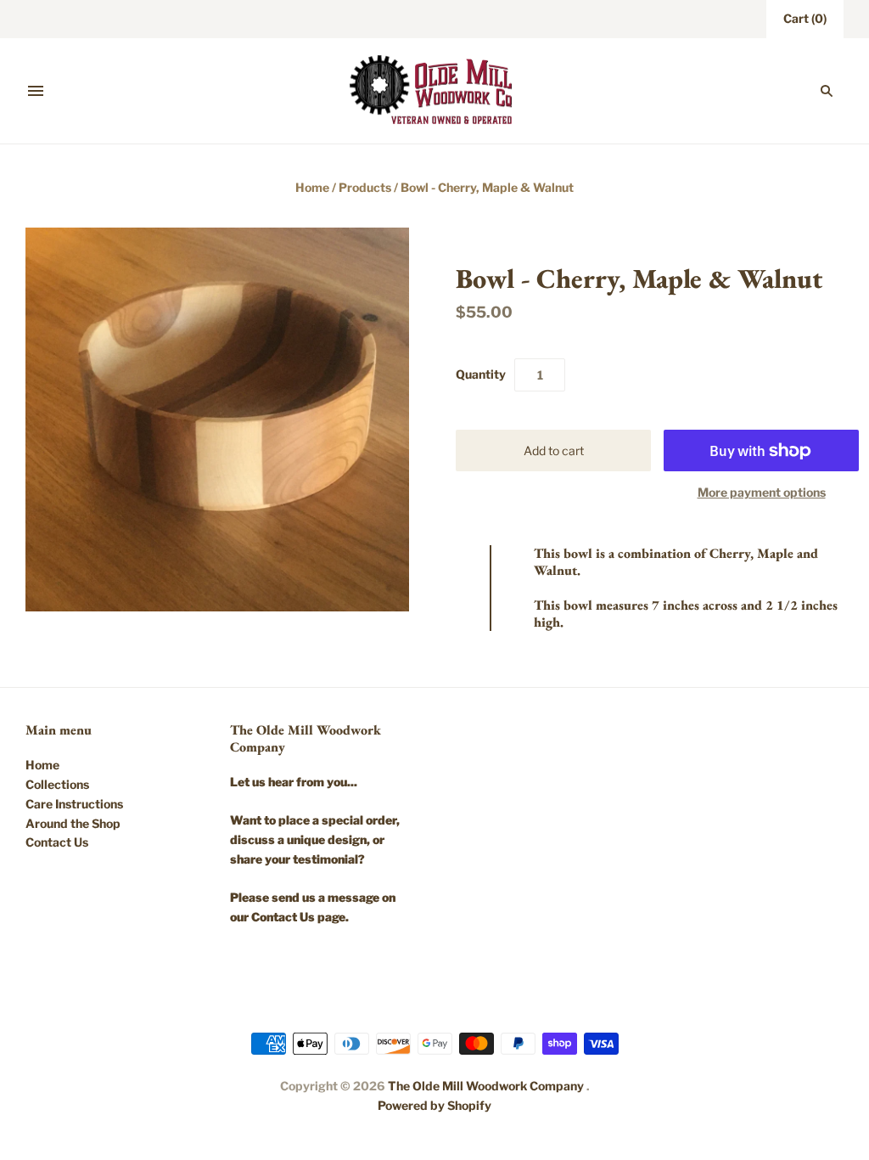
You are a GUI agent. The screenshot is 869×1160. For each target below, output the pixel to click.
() (805, 18)
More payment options (762, 492)
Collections (57, 784)
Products (365, 187)
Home (312, 187)
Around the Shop (73, 823)
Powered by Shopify (434, 1105)
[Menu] (35, 91)
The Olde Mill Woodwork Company (486, 1085)
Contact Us (56, 842)
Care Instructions (74, 804)
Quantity (481, 374)
